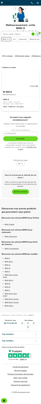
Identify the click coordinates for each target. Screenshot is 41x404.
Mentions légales (20, 370)
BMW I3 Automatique (12, 248)
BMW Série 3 (9, 280)
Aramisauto (5, 315)
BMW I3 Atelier (9, 224)
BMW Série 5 (9, 306)
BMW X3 (7, 268)
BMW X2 (7, 265)
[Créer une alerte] (4, 400)
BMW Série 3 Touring (12, 299)
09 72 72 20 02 (10, 323)
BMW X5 (7, 287)
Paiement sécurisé (20, 381)
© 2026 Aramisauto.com (20, 392)
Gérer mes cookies (20, 378)
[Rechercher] (33, 34)
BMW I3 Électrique (11, 236)
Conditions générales (20, 367)
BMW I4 (7, 271)
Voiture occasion (16, 315)
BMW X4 (7, 284)
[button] (9, 39)
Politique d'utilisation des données (20, 374)
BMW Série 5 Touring (12, 302)
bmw (25, 315)
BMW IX (7, 290)
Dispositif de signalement (20, 385)
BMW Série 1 (9, 261)
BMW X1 (7, 258)
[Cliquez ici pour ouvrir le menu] (37, 3)
